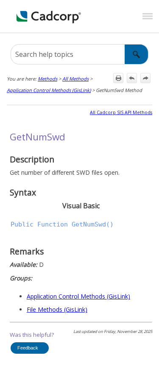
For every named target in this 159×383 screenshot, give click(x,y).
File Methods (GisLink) (57, 309)
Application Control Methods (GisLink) (49, 90)
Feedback (27, 347)
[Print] (118, 78)
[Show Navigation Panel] (147, 16)
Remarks (27, 251)
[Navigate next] (145, 78)
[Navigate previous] (132, 78)
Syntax (23, 192)
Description (32, 159)
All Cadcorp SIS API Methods (121, 112)
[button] (136, 54)
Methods (47, 78)
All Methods (75, 78)
